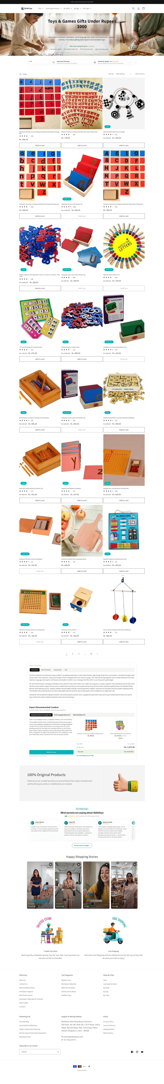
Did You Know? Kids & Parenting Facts (32, 1033)
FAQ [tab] (66, 670)
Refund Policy (108, 1033)
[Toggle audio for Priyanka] (50, 864)
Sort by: (111, 74)
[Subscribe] (57, 1051)
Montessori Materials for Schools (31, 999)
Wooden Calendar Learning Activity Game (115, 559)
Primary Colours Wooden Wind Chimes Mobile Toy (117, 630)
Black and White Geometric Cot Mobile (114, 132)
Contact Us (23, 984)
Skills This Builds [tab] (46, 670)
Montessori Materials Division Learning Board (32, 630)
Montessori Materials (68, 984)
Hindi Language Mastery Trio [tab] (62, 715)
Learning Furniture (110, 984)
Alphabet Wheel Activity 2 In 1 (111, 275)
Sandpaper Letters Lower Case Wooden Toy (73, 418)
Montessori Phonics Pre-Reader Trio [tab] (41, 715)
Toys (105, 980)
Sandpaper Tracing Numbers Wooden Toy (115, 347)
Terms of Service (109, 1025)
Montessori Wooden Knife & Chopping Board (73, 559)
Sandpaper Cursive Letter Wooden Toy (72, 204)
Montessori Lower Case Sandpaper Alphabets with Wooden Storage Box (39, 204)
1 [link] (66, 654)
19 (91, 654)
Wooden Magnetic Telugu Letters (70, 347)
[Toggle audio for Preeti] (134, 864)
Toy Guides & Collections (28, 1025)
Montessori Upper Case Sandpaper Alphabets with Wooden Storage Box (123, 204)
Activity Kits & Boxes (68, 991)
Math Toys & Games (68, 988)
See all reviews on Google (82, 845)
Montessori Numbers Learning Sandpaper (30, 559)
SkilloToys (84, 1070)
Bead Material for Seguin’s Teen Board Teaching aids (34, 418)
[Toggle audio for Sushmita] (78, 864)
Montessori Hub (25, 1037)
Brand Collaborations (27, 988)
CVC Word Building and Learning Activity (30, 347)
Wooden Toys (66, 980)
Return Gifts (23, 1003)
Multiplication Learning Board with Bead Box (116, 488)
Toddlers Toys (66, 995)
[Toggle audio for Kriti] (106, 864)
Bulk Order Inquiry (26, 995)
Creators (22, 1007)
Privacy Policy (108, 1022)
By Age (105, 991)
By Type (106, 995)
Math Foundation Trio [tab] (79, 715)
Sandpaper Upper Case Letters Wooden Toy (73, 275)
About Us (22, 980)
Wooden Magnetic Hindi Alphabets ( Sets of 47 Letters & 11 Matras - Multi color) (39, 275)
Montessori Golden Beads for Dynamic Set (31, 488)
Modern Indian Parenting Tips (29, 1029)
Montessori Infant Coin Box (68, 630)
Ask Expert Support (26, 991)
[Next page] (97, 653)
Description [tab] (34, 670)
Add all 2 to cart (51, 752)
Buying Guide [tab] (57, 670)
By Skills (106, 988)
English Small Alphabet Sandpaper (71, 488)
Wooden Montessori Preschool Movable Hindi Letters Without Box (79, 132)
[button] (41, 8)
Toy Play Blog (24, 1022)
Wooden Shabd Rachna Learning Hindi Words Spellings (118, 418)
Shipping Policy (108, 1029)
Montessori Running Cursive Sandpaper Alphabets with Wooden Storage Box (39, 132)
